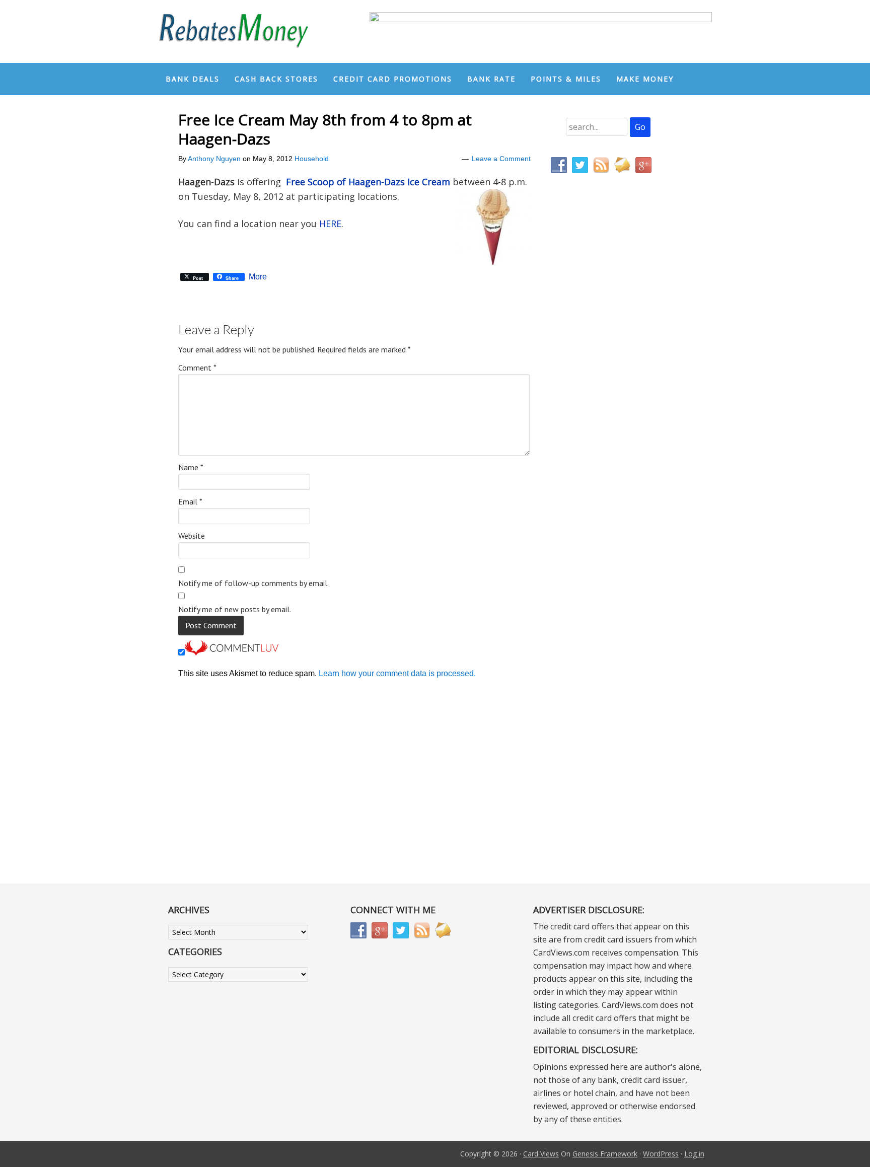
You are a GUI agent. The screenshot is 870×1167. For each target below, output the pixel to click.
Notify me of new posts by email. (234, 609)
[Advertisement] (598, 392)
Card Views (541, 1153)
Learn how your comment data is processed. (397, 673)
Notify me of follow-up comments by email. (253, 583)
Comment (197, 367)
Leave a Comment (501, 159)
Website (191, 536)
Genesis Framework (604, 1153)
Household (312, 159)
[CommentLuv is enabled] (231, 652)
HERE (330, 223)
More (258, 277)
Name (190, 467)
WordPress (661, 1153)
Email (190, 501)
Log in (694, 1153)
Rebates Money (233, 31)
